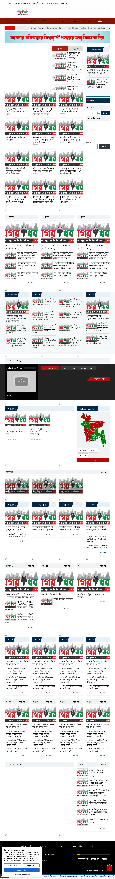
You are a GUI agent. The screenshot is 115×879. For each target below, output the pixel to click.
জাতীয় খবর (23, 21)
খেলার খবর (76, 21)
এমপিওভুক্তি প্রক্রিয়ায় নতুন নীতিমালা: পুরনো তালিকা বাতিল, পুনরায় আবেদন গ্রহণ (19, 606)
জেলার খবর (42, 846)
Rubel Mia (105, 871)
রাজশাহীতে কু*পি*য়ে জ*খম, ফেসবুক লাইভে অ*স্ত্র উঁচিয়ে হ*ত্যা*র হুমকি (70, 140)
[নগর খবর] (21, 11)
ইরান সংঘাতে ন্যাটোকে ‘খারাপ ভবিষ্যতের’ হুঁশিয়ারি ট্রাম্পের (43, 528)
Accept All (21, 870)
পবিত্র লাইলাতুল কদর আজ (63, 599)
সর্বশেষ (15, 21)
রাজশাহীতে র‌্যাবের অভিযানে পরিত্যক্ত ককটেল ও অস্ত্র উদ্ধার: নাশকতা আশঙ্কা (16, 199)
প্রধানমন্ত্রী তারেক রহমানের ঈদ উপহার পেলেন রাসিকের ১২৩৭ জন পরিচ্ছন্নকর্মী (71, 171)
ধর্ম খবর (45, 566)
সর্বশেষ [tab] (60, 49)
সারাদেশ (67, 21)
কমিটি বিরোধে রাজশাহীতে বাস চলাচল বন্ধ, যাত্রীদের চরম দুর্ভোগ (43, 171)
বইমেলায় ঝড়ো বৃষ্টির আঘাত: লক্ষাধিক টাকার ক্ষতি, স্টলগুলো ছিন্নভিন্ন (43, 489)
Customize (12, 865)
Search (88, 142)
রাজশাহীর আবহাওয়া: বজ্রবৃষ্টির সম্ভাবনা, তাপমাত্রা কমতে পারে (71, 489)
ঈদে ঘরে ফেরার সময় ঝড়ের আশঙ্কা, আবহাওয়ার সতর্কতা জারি (16, 489)
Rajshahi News (15, 368)
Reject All (31, 865)
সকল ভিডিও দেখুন (99, 379)
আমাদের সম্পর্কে (26, 846)
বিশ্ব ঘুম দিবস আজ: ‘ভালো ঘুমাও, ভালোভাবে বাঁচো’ (14, 431)
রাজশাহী (11, 217)
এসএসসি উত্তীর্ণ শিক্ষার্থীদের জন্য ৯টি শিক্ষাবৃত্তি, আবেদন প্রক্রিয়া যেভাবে (73, 78)
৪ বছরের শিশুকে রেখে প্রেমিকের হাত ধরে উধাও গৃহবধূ (32, 28)
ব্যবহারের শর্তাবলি (76, 846)
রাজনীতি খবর (34, 21)
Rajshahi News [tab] (50, 368)
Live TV (93, 100)
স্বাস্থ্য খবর (12, 409)
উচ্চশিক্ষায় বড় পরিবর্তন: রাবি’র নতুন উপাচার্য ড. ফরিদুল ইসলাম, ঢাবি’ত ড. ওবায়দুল (20, 618)
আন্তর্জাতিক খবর (57, 21)
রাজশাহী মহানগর (96, 49)
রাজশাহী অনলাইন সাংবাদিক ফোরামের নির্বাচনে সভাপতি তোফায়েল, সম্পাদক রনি (78, 28)
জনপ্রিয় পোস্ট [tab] (75, 49)
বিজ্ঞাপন (59, 846)
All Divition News (88, 409)
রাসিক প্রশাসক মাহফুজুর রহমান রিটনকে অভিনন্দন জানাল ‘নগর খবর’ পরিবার (71, 199)
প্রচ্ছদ (8, 21)
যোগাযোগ (93, 846)
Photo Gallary (14, 764)
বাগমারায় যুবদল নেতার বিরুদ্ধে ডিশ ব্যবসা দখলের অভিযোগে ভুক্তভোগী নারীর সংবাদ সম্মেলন (43, 141)
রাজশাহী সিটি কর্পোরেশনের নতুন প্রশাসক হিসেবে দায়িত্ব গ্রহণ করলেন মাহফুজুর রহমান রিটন (44, 199)
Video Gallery (14, 360)
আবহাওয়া (9, 472)
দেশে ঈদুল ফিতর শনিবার (51, 594)
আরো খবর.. (102, 93)
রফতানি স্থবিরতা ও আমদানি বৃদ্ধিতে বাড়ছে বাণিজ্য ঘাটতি (69, 528)
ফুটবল (80, 566)
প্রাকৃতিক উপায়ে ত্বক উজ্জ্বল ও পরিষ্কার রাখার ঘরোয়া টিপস (39, 431)
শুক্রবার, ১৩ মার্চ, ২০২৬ (12, 439)
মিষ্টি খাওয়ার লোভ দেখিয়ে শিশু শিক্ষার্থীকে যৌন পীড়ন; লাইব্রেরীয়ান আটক (16, 171)
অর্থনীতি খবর (45, 21)
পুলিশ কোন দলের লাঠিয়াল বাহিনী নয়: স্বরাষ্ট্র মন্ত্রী (73, 88)
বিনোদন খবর (86, 21)
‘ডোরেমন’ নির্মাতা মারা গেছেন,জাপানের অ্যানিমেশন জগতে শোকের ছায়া (16, 318)
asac (9, 395)
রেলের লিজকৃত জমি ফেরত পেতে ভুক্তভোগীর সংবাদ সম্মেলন (69, 111)
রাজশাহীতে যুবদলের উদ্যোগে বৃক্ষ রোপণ (16, 138)
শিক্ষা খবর (9, 566)
